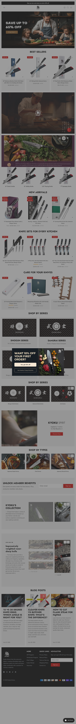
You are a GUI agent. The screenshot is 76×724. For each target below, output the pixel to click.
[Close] (62, 350)
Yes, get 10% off (25, 364)
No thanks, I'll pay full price (25, 370)
